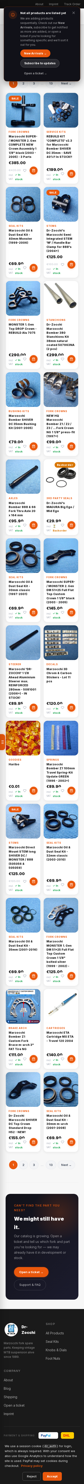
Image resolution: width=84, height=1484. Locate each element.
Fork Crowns (19, 131)
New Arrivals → (35, 53)
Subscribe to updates (40, 63)
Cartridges (55, 1028)
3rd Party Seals (59, 498)
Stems (51, 225)
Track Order (72, 4)
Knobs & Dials (56, 1350)
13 (51, 83)
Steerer (15, 664)
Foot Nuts (53, 1358)
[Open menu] (2, 742)
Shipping (10, 1397)
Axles (13, 498)
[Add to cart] (34, 171)
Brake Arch (18, 1028)
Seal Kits (16, 225)
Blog (7, 1388)
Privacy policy (32, 1466)
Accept (52, 1476)
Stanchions (56, 320)
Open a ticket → (31, 1272)
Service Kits (56, 131)
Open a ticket (14, 1405)
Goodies (15, 759)
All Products (55, 1333)
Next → (66, 83)
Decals (52, 664)
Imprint (53, 4)
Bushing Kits (19, 411)
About (39, 4)
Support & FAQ (30, 1285)
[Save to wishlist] (24, 170)
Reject (31, 1476)
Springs (52, 759)
